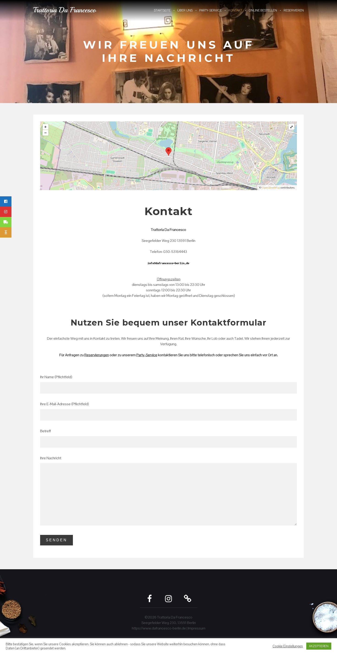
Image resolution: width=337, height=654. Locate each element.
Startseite (162, 10)
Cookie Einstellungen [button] (288, 646)
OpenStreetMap (271, 187)
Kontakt (235, 10)
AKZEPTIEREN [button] (319, 646)
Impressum (196, 628)
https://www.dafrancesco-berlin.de (159, 628)
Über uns (185, 10)
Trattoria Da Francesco (64, 10)
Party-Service (210, 10)
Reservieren (294, 10)
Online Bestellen (263, 10)
